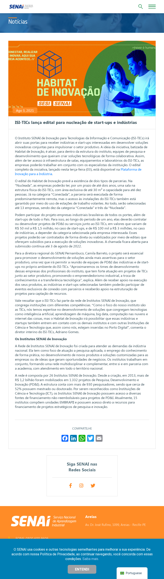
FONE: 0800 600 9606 (32, 538)
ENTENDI (82, 569)
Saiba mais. (90, 559)
